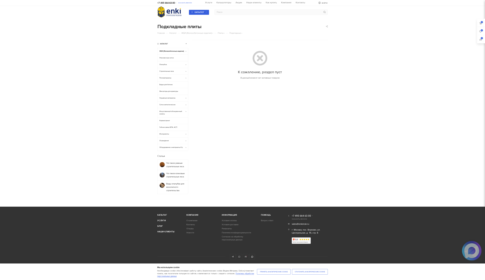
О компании (191, 220)
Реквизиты (227, 228)
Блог (160, 226)
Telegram (233, 256)
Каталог (162, 215)
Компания (192, 215)
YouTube (239, 256)
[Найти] (324, 12)
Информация (229, 215)
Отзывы (190, 228)
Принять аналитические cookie (274, 272)
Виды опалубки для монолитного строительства (175, 187)
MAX (252, 256)
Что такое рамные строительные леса (175, 165)
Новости (190, 232)
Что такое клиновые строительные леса (175, 175)
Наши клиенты (166, 231)
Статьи (161, 156)
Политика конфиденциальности (236, 232)
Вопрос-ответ (267, 220)
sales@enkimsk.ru (300, 224)
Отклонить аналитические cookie (310, 272)
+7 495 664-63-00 (166, 3)
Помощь (266, 215)
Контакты (190, 224)
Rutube (245, 256)
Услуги (161, 220)
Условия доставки (230, 224)
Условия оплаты (229, 220)
